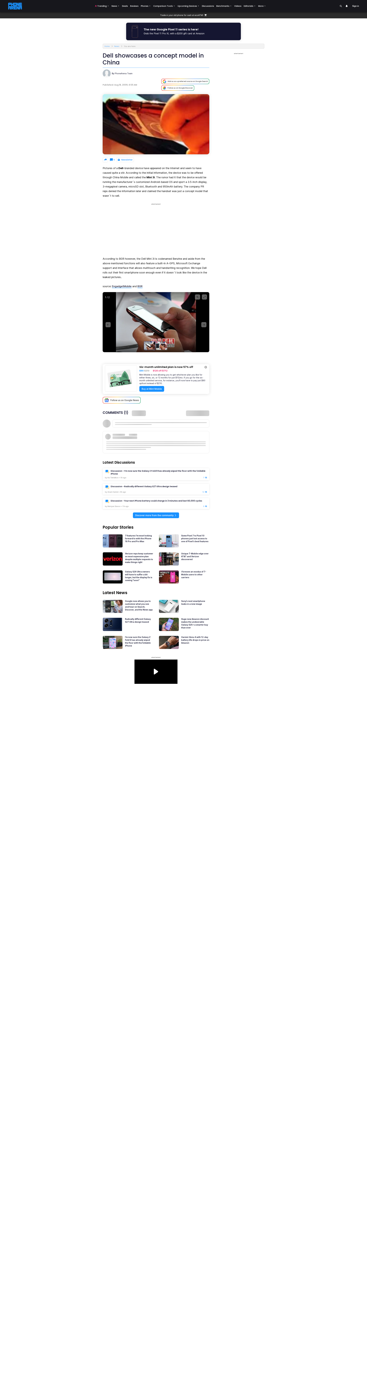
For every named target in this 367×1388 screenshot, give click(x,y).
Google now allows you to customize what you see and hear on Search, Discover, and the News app (139, 605)
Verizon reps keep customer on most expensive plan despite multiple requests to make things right (139, 557)
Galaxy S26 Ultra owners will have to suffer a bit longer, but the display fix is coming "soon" (138, 575)
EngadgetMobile (122, 286)
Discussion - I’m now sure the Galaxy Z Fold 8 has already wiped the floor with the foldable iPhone (158, 472)
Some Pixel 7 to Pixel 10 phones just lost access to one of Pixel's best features (194, 538)
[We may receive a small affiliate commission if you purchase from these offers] (205, 367)
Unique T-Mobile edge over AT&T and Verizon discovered (195, 556)
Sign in (355, 6)
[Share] (105, 159)
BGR (139, 286)
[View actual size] (197, 297)
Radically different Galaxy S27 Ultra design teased (138, 620)
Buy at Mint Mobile (152, 388)
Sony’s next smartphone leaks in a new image (193, 602)
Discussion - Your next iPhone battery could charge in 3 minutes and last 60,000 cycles (156, 500)
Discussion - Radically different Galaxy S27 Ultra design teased (144, 486)
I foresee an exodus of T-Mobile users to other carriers (193, 574)
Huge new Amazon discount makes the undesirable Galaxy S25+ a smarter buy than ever (195, 623)
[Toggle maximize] (204, 297)
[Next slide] (203, 324)
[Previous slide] (108, 324)
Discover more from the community (154, 515)
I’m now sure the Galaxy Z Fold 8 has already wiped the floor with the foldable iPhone (138, 641)
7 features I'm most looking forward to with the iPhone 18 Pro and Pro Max (138, 538)
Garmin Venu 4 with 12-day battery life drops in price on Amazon (195, 640)
